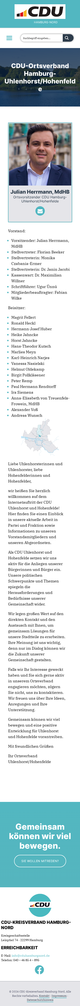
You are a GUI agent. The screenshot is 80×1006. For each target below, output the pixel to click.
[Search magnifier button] (68, 38)
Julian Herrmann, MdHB (40, 192)
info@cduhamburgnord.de (31, 956)
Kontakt (44, 996)
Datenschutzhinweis (40, 1000)
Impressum (59, 996)
